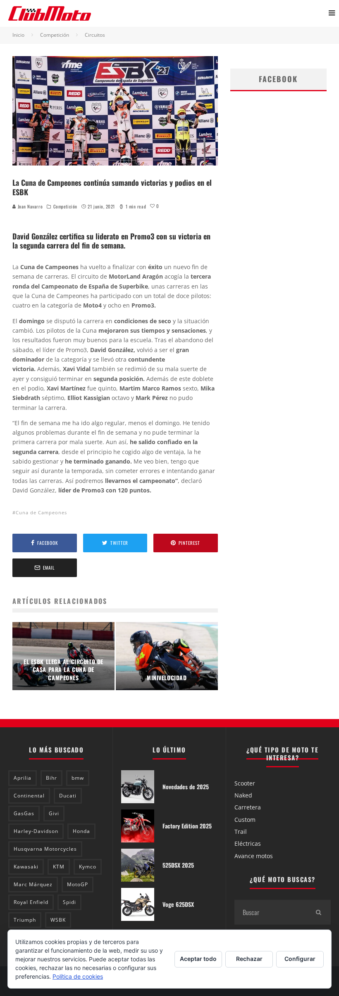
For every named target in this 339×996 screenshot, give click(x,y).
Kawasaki (26, 866)
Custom (244, 819)
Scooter (244, 783)
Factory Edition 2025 (187, 825)
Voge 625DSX (178, 904)
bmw (78, 777)
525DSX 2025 (178, 865)
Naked (243, 795)
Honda (81, 831)
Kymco (87, 866)
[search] (318, 912)
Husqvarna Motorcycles (45, 848)
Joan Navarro (29, 206)
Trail (240, 831)
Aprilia (22, 777)
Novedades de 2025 (185, 786)
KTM (58, 866)
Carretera (247, 807)
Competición (65, 206)
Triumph (25, 919)
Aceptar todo (198, 958)
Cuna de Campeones (41, 512)
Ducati (67, 795)
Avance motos (253, 856)
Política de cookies (78, 976)
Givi (54, 813)
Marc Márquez (33, 884)
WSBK (58, 919)
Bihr (51, 777)
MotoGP (77, 884)
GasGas (24, 813)
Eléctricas (247, 843)
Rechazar (249, 958)
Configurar (299, 958)
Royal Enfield (31, 902)
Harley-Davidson (36, 831)
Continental (29, 795)
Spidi (69, 902)
